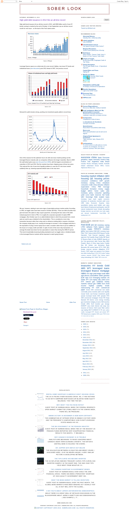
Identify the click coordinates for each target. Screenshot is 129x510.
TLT (82, 316)
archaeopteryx (87, 143)
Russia (89, 163)
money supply (103, 189)
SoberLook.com (26, 244)
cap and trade (95, 211)
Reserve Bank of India (90, 239)
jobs (107, 191)
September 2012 (88, 348)
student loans (104, 197)
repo (86, 278)
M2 (86, 245)
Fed (83, 225)
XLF (89, 316)
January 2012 (87, 369)
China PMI (96, 187)
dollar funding (87, 253)
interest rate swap (100, 306)
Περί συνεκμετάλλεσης (89, 95)
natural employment (87, 209)
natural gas (90, 282)
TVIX (104, 314)
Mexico (90, 167)
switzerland (90, 165)
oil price (98, 302)
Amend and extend (100, 312)
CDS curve (99, 314)
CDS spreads (101, 296)
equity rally (97, 280)
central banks (94, 247)
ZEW (89, 215)
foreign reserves (86, 211)
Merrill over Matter (89, 74)
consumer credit (87, 185)
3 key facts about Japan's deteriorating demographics (70, 491)
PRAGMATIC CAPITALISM (91, 85)
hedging (93, 302)
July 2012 (86, 353)
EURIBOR (95, 310)
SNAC (96, 257)
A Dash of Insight (88, 58)
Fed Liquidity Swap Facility (95, 237)
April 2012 (86, 361)
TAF (100, 257)
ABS (83, 268)
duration (97, 304)
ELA (97, 253)
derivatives (101, 245)
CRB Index (85, 203)
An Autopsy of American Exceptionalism (94, 86)
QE (91, 178)
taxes (95, 209)
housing (85, 178)
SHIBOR (99, 239)
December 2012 (88, 340)
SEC (108, 247)
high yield (93, 274)
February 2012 (87, 366)
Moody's (83, 251)
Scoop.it (25, 325)
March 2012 (86, 364)
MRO (107, 241)
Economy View (87, 93)
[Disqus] (48, 276)
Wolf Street (86, 53)
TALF (86, 233)
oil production (92, 201)
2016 (85, 326)
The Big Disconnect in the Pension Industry (70, 426)
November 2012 (88, 342)
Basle (107, 245)
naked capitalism (88, 40)
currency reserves (86, 255)
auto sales (106, 205)
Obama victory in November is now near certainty (70, 415)
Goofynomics (87, 118)
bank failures (85, 207)
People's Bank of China (88, 243)
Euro (103, 284)
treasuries (86, 265)
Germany (96, 159)
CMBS (99, 284)
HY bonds (97, 265)
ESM (95, 231)
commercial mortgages (91, 298)
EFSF (107, 249)
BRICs (102, 165)
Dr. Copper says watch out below (70, 448)
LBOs (88, 304)
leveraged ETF (90, 312)
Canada (83, 163)
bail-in (107, 255)
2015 (85, 329)
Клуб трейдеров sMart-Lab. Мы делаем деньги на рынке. (93, 111)
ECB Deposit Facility (103, 233)
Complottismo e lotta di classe (91, 119)
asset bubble (98, 205)
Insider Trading (105, 253)
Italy (107, 159)
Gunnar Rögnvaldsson (90, 106)
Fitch (103, 251)
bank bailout (89, 231)
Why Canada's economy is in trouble (70, 437)
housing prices (101, 178)
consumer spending (102, 193)
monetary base (86, 199)
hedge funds (101, 274)
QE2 (82, 197)
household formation (89, 189)
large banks (100, 243)
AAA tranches (105, 302)
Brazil (107, 161)
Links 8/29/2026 (87, 42)
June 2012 (86, 356)
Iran (89, 161)
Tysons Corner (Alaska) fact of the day (93, 50)
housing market (88, 176)
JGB (82, 298)
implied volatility (95, 286)
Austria (107, 165)
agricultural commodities (89, 276)
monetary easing (87, 183)
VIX (88, 274)
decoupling (106, 209)
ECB (88, 225)
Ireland (83, 165)
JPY (87, 280)
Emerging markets (97, 163)
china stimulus (98, 185)
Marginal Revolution (89, 49)
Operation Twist (86, 235)
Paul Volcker (101, 255)
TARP (87, 251)
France (83, 161)
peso (89, 314)
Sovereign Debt (92, 197)
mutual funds (85, 294)
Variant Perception (89, 64)
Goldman (100, 282)
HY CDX (95, 288)
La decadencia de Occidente (92, 122)
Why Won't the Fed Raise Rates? (70, 405)
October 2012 (87, 345)
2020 (85, 324)
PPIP (106, 257)
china (94, 157)
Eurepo (95, 294)
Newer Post (23, 302)
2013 (85, 335)
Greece (103, 159)
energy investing (104, 300)
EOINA (102, 257)
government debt (92, 241)
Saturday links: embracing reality (92, 38)
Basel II (93, 253)
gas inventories (85, 302)
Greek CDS (90, 290)
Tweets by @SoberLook (88, 28)
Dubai (93, 167)
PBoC (82, 233)
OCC (93, 257)
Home (48, 302)
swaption (93, 314)
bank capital (97, 199)
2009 (85, 375)
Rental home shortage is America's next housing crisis (70, 394)
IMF (104, 237)
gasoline (106, 276)
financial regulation (99, 235)
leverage (106, 187)
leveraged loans (101, 268)
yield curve (85, 195)
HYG (108, 296)
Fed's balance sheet (101, 227)
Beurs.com (86, 130)
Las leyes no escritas (89, 123)
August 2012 (87, 350)
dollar (101, 276)
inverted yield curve (103, 201)
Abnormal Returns (89, 36)
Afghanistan (84, 167)
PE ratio (103, 310)
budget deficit (86, 191)
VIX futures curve (92, 300)
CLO (90, 278)
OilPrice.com (87, 97)
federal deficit (93, 233)
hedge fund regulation (96, 251)
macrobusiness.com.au (90, 44)
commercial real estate (102, 290)
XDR (87, 316)
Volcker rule (92, 245)
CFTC (100, 247)
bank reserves (95, 195)
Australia (106, 163)
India (102, 161)
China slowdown (102, 183)
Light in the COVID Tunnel (90, 91)
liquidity (107, 292)
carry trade (102, 211)
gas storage (105, 304)
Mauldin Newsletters (89, 89)
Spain (100, 157)
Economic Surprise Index (100, 203)
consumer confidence (89, 181)
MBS (107, 274)
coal (91, 294)
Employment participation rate (98, 207)
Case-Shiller (103, 213)
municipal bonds (91, 296)
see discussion (35, 68)
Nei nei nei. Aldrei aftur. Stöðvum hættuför (94, 108)
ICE (100, 253)
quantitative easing (87, 205)
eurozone (85, 157)
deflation (89, 227)
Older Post (73, 302)
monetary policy (87, 193)
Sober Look (64, 8)
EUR (82, 278)
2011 (84, 372)
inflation (100, 176)
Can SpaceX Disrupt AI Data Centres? (93, 46)
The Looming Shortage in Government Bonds (70, 469)
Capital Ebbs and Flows (90, 70)
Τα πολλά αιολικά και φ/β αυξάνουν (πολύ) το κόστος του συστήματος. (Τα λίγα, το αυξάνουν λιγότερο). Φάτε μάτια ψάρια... (95, 146)
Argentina (95, 161)
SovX (92, 304)
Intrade (100, 209)
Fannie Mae (102, 241)
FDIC (104, 247)
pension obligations (99, 249)
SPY (108, 312)
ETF (82, 282)
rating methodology (86, 257)
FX (99, 310)
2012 (85, 337)
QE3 (107, 176)
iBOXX (92, 316)
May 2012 (86, 358)
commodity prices (86, 292)
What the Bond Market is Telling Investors (70, 480)
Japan (90, 159)
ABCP (90, 310)
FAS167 (94, 255)
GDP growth (104, 181)
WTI (89, 268)
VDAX (84, 316)
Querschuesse (87, 126)
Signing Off (86, 72)
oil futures (90, 308)
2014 (85, 332)
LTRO (83, 227)
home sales (99, 191)
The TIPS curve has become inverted (70, 458)
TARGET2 (97, 229)
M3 (108, 207)
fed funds (105, 195)
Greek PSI (102, 298)
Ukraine (97, 165)
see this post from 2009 (43, 162)
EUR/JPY (84, 306)
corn (90, 280)
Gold (107, 265)
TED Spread (84, 314)
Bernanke (84, 247)
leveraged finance (90, 271)
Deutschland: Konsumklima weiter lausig (94, 127)
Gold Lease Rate (99, 308)
